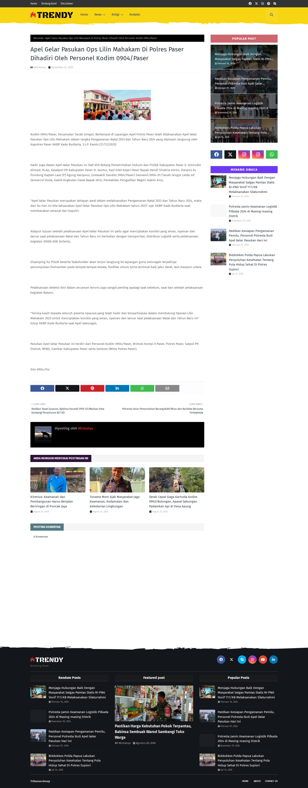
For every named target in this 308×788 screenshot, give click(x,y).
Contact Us (271, 781)
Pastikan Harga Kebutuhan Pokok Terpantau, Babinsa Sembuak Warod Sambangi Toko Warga (153, 732)
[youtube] (263, 659)
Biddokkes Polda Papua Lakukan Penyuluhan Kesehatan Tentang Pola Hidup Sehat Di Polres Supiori (241, 130)
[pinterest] (268, 3)
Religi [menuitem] (115, 14)
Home (33, 3)
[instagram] (262, 3)
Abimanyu (40, 67)
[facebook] (250, 3)
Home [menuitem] (84, 14)
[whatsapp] (272, 154)
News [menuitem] (98, 14)
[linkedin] (273, 659)
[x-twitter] (256, 3)
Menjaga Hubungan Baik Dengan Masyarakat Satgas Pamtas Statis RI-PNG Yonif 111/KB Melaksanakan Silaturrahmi (243, 56)
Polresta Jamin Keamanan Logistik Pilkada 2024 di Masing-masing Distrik (241, 105)
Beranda (38, 38)
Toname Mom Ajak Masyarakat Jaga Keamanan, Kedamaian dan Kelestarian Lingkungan (115, 501)
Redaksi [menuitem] (134, 14)
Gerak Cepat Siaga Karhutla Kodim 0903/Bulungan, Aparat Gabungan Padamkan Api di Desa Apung (173, 501)
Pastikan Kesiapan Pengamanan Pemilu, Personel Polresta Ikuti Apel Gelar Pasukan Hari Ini (243, 81)
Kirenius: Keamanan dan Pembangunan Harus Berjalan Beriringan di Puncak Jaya (51, 501)
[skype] (275, 3)
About (257, 781)
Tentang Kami (49, 3)
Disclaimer (67, 3)
